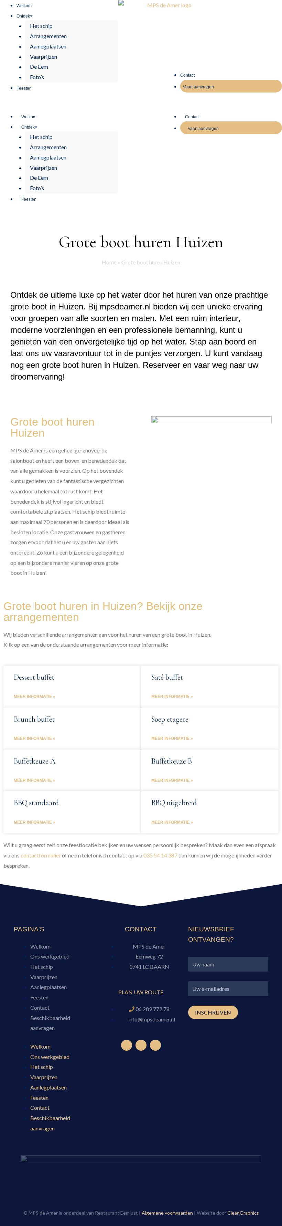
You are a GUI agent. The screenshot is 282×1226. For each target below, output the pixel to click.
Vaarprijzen (43, 56)
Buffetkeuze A (34, 761)
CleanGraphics (243, 1213)
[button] (59, 106)
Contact (187, 75)
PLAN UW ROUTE (140, 992)
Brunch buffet (34, 719)
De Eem (39, 66)
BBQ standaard (36, 802)
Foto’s (37, 77)
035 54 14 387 (160, 855)
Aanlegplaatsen (48, 46)
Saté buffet (167, 677)
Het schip (41, 25)
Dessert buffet (34, 677)
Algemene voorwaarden (167, 1213)
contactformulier (41, 855)
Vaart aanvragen (198, 87)
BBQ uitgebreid (174, 802)
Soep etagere (169, 719)
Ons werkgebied (49, 956)
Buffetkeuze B (171, 761)
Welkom (24, 5)
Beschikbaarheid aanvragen (50, 1023)
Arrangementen (48, 36)
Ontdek (23, 16)
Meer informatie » (34, 696)
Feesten (24, 88)
